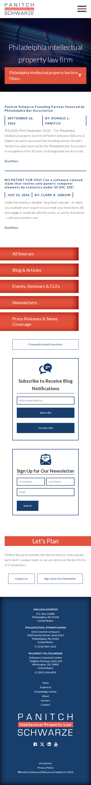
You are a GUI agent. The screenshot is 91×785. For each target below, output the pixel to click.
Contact (45, 704)
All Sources (23, 253)
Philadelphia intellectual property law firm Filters (43, 75)
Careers (45, 700)
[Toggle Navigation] (82, 9)
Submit (27, 505)
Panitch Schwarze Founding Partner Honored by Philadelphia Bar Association (45, 108)
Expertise (45, 687)
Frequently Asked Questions (45, 344)
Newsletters (24, 302)
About (45, 696)
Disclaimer (45, 763)
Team (45, 682)
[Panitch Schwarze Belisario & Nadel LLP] (19, 9)
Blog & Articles (26, 270)
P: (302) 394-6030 (45, 672)
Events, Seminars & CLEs (36, 286)
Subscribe (45, 412)
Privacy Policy (46, 767)
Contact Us (21, 578)
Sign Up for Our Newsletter (60, 578)
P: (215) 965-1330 (45, 646)
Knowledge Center (45, 691)
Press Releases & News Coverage (35, 321)
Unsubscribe (45, 428)
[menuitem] (45, 763)
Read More (11, 161)
